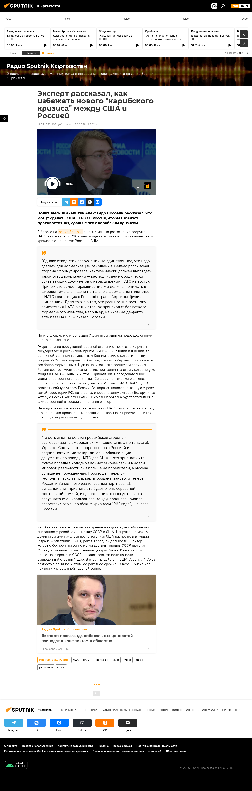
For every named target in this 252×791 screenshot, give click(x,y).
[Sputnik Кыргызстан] (19, 9)
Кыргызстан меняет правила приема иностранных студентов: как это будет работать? (71, 40)
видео (177, 710)
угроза (127, 659)
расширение (46, 667)
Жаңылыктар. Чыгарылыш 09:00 (116, 37)
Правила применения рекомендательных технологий (127, 751)
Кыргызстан (70, 710)
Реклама (103, 746)
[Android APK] (16, 765)
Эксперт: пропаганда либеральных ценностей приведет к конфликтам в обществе (87, 638)
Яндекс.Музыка (145, 184)
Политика (90, 710)
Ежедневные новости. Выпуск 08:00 (26, 37)
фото (190, 710)
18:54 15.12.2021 (47, 124)
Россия (61, 667)
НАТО (86, 659)
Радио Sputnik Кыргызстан (70, 31)
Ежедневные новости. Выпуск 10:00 (210, 37)
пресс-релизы (122, 746)
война (115, 659)
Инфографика (208, 710)
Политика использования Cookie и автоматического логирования (46, 751)
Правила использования (37, 746)
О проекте (10, 746)
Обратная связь (176, 751)
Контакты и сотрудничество (75, 746)
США (76, 659)
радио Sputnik (70, 231)
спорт (163, 710)
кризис (139, 659)
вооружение (101, 659)
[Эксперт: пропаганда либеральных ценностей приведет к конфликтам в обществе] (96, 600)
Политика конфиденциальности (156, 746)
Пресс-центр (231, 710)
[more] (149, 324)
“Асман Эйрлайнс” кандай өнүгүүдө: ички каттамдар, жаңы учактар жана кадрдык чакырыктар (165, 40)
